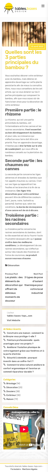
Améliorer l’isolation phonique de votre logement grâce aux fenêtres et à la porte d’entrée (23, 350)
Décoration (13, 265)
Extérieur (11, 395)
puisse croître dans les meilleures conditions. (23, 242)
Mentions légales (29, 469)
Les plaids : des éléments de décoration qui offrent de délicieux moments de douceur (14, 289)
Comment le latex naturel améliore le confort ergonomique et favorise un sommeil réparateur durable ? (24, 368)
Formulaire (16, 469)
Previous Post (11, 274)
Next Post (38, 274)
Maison (9, 399)
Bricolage (11, 383)
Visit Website (13, 320)
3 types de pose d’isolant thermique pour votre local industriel (33, 285)
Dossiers (10, 391)
